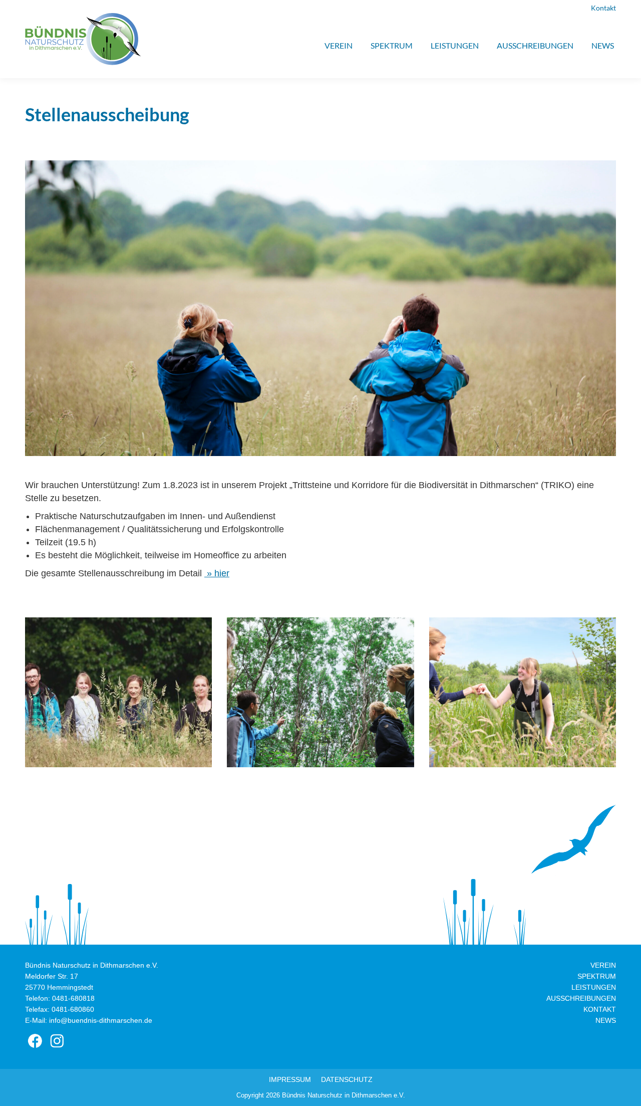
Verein (603, 965)
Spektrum (596, 976)
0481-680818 (73, 998)
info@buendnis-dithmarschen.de (100, 1020)
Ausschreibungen (581, 998)
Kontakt (603, 8)
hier (220, 573)
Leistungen (593, 987)
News (605, 1020)
